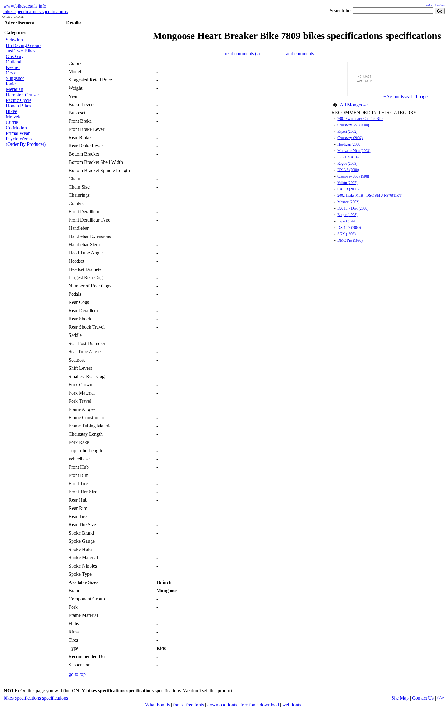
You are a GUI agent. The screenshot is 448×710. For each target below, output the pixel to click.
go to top (77, 674)
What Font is (157, 704)
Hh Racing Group (23, 45)
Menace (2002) (348, 202)
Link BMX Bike (349, 157)
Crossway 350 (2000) (353, 125)
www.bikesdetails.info (24, 6)
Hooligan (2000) (349, 144)
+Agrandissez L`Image (405, 96)
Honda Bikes (18, 105)
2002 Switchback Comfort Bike (360, 119)
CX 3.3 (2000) (348, 189)
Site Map (400, 698)
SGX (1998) (346, 234)
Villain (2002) (347, 183)
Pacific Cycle (18, 100)
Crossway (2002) (350, 138)
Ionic (11, 83)
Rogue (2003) (347, 163)
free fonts (195, 704)
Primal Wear (18, 133)
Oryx (11, 72)
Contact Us (423, 698)
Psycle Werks (19, 138)
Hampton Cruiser (22, 94)
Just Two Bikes (20, 50)
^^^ (440, 698)
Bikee (11, 111)
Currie (12, 122)
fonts (178, 704)
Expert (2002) (347, 131)
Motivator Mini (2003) (353, 151)
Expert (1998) (347, 221)
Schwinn (14, 39)
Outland (13, 61)
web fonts (291, 704)
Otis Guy (14, 56)
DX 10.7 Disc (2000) (352, 208)
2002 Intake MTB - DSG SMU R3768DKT (369, 195)
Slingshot (15, 78)
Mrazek (13, 116)
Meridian (14, 89)
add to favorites (435, 5)
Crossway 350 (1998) (353, 176)
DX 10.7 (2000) (349, 227)
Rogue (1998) (347, 215)
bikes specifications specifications (35, 11)
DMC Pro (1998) (350, 240)
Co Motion (16, 127)
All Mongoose (354, 104)
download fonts (222, 704)
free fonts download (259, 704)
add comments (300, 53)
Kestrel (13, 67)
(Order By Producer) (26, 144)
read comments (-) (242, 53)
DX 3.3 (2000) (348, 170)
